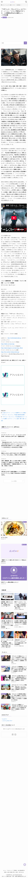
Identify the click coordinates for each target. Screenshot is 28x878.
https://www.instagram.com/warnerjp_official (12, 348)
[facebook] (13, 735)
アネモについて (10, 870)
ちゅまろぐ (4, 719)
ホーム (4, 870)
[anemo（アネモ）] (14, 2)
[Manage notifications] (24, 864)
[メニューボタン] (2, 2)
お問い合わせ (21, 872)
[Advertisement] (14, 30)
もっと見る (14, 481)
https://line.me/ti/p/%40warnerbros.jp (10, 352)
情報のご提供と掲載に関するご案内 (11, 872)
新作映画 (4, 17)
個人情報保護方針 (21, 870)
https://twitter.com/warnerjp (7, 344)
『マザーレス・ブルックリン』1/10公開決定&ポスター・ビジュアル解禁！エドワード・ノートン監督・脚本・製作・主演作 (14, 418)
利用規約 (15, 870)
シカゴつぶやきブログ (7, 720)
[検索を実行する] (25, 43)
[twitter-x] (15, 735)
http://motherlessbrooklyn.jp (14, 338)
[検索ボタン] (26, 2)
